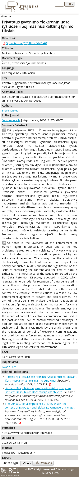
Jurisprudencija (11, 120)
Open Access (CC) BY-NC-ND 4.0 (26, 43)
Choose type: (10, 463)
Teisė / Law (9, 366)
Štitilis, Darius (10, 110)
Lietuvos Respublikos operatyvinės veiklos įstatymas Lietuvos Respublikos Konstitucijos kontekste (38, 390)
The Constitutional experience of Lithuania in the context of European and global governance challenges (40, 405)
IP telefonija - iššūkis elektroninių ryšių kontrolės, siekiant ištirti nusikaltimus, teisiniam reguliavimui (41, 378)
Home (7, 16)
